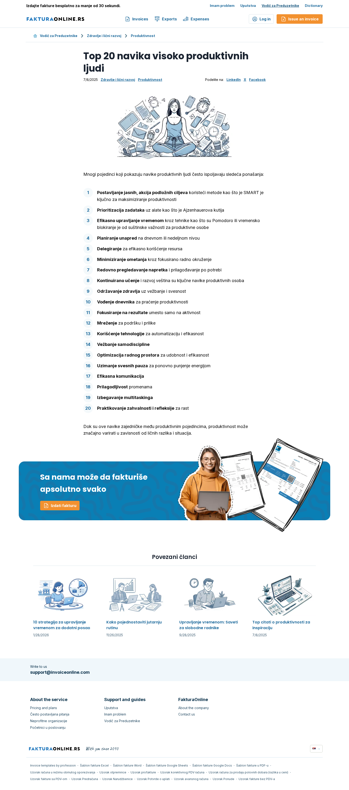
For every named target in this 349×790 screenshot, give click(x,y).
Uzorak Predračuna (84, 779)
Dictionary (314, 6)
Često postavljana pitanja (49, 714)
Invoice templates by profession (53, 765)
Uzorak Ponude (223, 779)
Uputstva (248, 6)
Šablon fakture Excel (94, 765)
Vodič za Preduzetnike (280, 6)
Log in (265, 19)
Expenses (200, 19)
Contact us (186, 714)
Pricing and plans (43, 708)
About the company (193, 708)
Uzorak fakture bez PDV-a (257, 779)
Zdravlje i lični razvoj (104, 36)
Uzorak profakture (143, 772)
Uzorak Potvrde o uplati (153, 779)
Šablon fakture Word (127, 765)
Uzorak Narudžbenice (117, 779)
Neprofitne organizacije (48, 721)
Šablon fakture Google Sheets (167, 765)
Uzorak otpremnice (112, 772)
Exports (169, 19)
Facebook (257, 80)
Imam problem (222, 6)
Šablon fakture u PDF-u (252, 765)
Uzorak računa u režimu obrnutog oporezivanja (62, 772)
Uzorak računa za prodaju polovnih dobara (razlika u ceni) (248, 772)
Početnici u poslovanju (48, 727)
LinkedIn (233, 80)
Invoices (140, 19)
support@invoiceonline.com (60, 672)
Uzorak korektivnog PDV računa (182, 772)
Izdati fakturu (63, 505)
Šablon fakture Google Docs (212, 765)
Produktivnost (143, 36)
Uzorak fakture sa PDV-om (48, 779)
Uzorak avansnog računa (191, 779)
